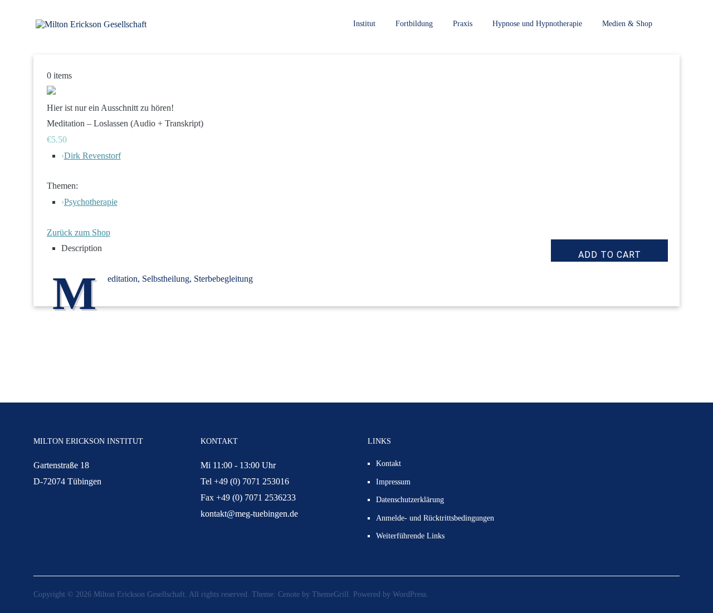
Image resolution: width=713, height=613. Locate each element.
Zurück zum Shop (78, 232)
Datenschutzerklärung (410, 500)
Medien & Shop (627, 23)
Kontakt (388, 463)
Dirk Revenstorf (92, 155)
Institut (364, 23)
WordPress (409, 594)
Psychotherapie (91, 202)
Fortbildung (414, 23)
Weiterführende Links (410, 536)
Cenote (289, 594)
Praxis (462, 23)
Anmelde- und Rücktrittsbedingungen (435, 518)
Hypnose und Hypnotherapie (537, 23)
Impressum (393, 482)
